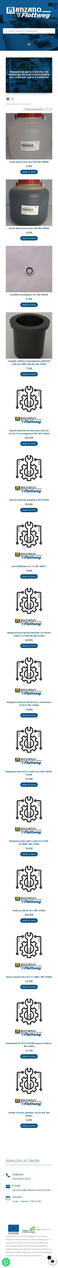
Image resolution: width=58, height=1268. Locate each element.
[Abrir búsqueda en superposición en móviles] (29, 31)
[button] (6, 1262)
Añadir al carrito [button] (29, 172)
